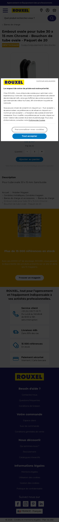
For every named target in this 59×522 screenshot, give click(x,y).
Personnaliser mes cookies (29, 129)
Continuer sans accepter (45, 81)
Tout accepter (29, 136)
